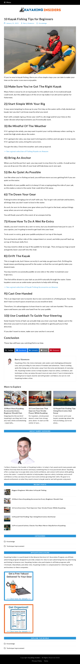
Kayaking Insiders (34, 657)
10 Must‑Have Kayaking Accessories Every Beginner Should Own (14, 410)
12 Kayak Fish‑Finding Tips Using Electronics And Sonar (64, 410)
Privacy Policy (37, 661)
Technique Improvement (15, 546)
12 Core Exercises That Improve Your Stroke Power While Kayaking (38, 410)
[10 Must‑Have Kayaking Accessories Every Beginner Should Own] (15, 398)
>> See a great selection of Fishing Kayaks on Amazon (26, 151)
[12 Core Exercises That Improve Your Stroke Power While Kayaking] (40, 398)
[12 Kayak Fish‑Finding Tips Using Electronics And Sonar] (64, 398)
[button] (7, 2)
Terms (46, 661)
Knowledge (43, 23)
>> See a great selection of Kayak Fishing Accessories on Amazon (31, 287)
